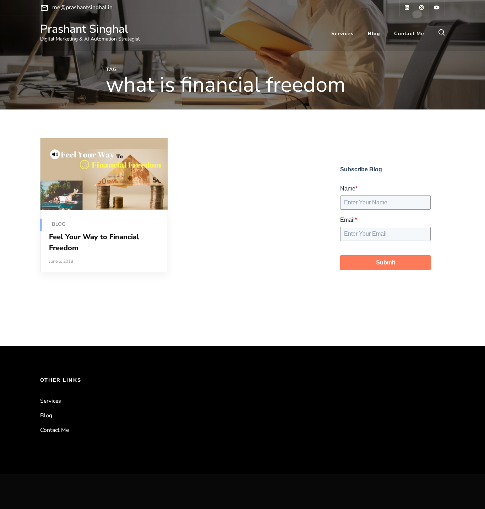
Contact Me (409, 33)
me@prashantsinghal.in (82, 7)
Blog (374, 33)
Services (342, 33)
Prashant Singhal (84, 29)
